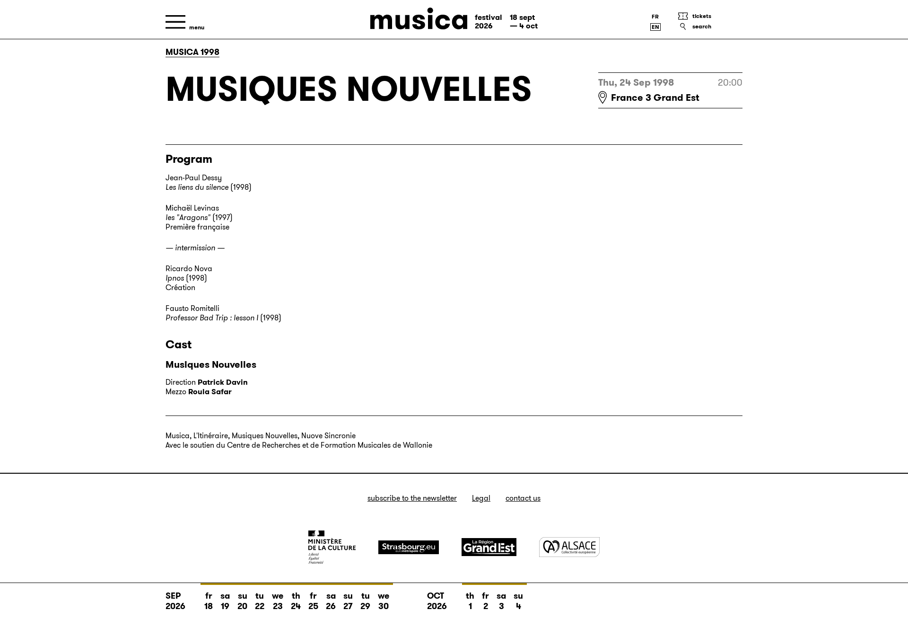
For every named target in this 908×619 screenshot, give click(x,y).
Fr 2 (485, 601)
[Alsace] (569, 547)
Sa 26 (331, 601)
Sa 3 (501, 601)
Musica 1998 (192, 52)
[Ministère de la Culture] (332, 547)
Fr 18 (208, 601)
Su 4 (518, 601)
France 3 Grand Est (655, 97)
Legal (481, 498)
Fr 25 (313, 601)
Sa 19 (225, 601)
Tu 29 (365, 601)
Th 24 (296, 601)
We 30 (383, 601)
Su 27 (348, 601)
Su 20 (242, 601)
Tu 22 (259, 601)
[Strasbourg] (408, 547)
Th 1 (470, 601)
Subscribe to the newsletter (412, 498)
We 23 (277, 601)
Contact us (523, 498)
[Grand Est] (489, 547)
